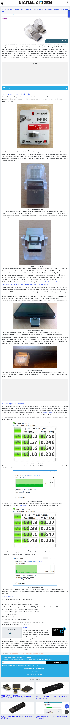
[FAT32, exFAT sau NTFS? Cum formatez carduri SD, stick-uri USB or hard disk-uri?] (17, 693)
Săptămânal (26, 657)
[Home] (35, 3)
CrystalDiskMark (47, 413)
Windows (41, 653)
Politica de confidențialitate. (46, 659)
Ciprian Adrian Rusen (8, 15)
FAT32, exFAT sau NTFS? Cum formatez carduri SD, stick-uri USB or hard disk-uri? (16, 697)
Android (21, 653)
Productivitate (14, 653)
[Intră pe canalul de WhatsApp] (28, 674)
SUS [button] (67, 712)
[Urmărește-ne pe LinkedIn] (36, 674)
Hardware (29, 653)
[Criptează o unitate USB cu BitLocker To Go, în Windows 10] (52, 714)
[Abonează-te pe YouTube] (41, 674)
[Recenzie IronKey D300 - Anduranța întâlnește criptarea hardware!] (52, 694)
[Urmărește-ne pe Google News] (33, 674)
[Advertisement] (35, 73)
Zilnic (19, 657)
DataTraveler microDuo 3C (52, 282)
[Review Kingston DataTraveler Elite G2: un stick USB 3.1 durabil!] (17, 714)
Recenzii (35, 653)
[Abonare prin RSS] (31, 674)
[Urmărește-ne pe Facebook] (39, 674)
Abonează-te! (57, 662)
